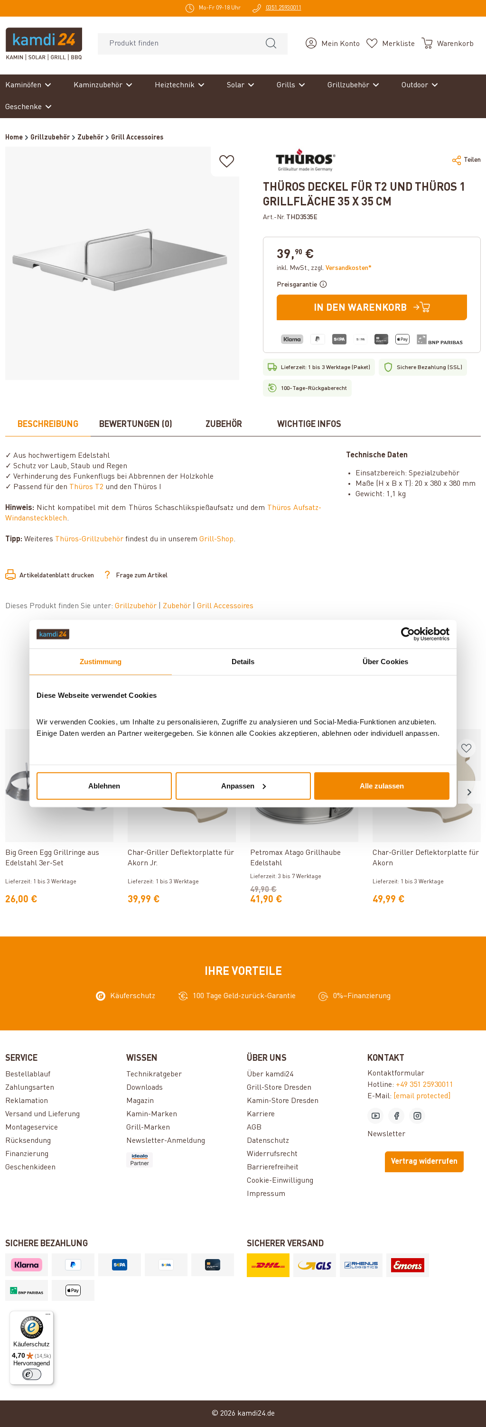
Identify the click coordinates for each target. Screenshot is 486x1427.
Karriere (261, 1114)
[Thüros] (304, 160)
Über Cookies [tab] (385, 662)
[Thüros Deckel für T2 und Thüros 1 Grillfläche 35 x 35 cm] (122, 263)
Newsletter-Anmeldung (165, 1141)
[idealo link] (182, 1160)
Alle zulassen (382, 785)
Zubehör (178, 606)
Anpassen (237, 785)
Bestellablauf (27, 1074)
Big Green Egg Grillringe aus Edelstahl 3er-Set (52, 858)
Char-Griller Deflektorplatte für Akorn (426, 858)
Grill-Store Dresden (279, 1088)
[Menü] (48, 1316)
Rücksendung (28, 1141)
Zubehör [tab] (224, 424)
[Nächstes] (469, 792)
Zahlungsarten (29, 1088)
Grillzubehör (137, 606)
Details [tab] (243, 662)
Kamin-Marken (151, 1114)
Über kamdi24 (270, 1074)
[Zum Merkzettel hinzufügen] (227, 161)
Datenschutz (268, 1141)
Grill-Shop (216, 539)
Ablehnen (104, 785)
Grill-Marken (148, 1127)
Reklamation (26, 1101)
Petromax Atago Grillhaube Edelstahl (295, 858)
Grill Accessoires (225, 606)
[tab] (48, 425)
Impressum (266, 1194)
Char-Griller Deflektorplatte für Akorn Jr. (181, 858)
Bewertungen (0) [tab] (135, 424)
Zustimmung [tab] (101, 662)
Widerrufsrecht (272, 1154)
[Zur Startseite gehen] (44, 43)
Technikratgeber (154, 1074)
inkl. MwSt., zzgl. (324, 268)
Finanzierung (26, 1154)
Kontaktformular (395, 1073)
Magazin (140, 1101)
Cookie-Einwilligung (280, 1181)
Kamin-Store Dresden (282, 1101)
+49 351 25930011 (424, 1085)
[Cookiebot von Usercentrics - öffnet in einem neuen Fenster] (407, 634)
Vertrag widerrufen (424, 1162)
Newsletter (386, 1134)
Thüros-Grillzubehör (89, 539)
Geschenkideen (30, 1167)
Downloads (144, 1088)
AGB (254, 1127)
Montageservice (31, 1127)
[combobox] (176, 44)
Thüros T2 (86, 487)
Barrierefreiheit (273, 1167)
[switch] (31, 1374)
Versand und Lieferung (42, 1114)
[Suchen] (271, 44)
